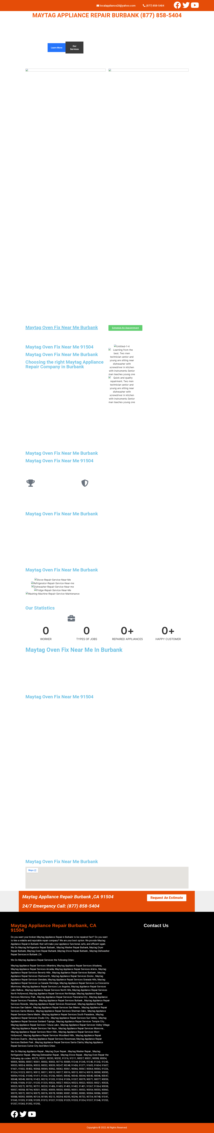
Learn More (56, 47)
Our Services (74, 47)
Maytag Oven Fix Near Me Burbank (61, 327)
